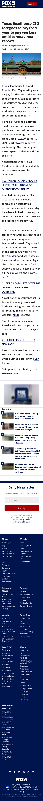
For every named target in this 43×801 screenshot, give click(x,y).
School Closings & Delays (26, 552)
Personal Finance (8, 574)
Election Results (26, 603)
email (33, 772)
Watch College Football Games (8, 718)
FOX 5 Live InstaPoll (24, 652)
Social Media (24, 680)
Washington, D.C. (8, 542)
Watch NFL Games (6, 713)
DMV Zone (6, 659)
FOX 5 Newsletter (26, 672)
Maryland (5, 548)
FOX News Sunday (6, 577)
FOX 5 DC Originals (7, 649)
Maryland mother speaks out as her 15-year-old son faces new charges (27, 427)
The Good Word (8, 676)
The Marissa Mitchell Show (7, 654)
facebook (15, 772)
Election (23, 600)
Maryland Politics (26, 594)
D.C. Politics (24, 591)
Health (4, 571)
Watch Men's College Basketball (7, 739)
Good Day (25, 615)
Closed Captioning (24, 698)
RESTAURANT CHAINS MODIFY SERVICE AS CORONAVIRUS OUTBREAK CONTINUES (19, 185)
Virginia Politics (25, 597)
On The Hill (6, 667)
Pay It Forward (25, 626)
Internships (24, 691)
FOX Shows (6, 626)
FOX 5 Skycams (26, 545)
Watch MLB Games (6, 723)
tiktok (28, 772)
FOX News (25, 46)
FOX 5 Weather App (25, 557)
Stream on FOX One (7, 707)
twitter (19, 772)
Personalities (25, 669)
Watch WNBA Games (7, 753)
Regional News (6, 589)
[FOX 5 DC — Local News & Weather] (9, 4)
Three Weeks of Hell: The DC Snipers (8, 681)
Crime (4, 559)
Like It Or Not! (7, 661)
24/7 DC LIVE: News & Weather (8, 552)
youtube (10, 772)
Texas (5, 86)
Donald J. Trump (26, 606)
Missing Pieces (7, 686)
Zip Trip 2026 (25, 637)
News (5, 539)
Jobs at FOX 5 (25, 694)
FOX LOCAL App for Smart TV (26, 662)
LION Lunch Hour (26, 618)
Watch (5, 615)
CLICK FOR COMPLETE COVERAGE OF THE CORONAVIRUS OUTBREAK (21, 287)
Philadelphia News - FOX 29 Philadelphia (7, 601)
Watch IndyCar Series (7, 733)
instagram (24, 772)
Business (5, 565)
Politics (23, 588)
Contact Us (24, 666)
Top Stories (6, 582)
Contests (23, 682)
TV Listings (6, 618)
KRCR (16, 314)
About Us (25, 647)
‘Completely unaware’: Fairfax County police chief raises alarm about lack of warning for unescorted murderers (27, 453)
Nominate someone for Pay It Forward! (26, 631)
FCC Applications (26, 688)
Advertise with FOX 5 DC (25, 657)
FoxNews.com (10, 373)
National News (7, 556)
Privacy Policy (24, 520)
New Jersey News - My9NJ (9, 607)
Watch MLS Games (6, 758)
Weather (24, 539)
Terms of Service (23, 522)
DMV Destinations (24, 622)
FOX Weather (25, 561)
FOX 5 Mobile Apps (25, 675)
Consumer (6, 568)
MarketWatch (16, 143)
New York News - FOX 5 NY (8, 595)
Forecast (23, 542)
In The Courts (7, 670)
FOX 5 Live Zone (8, 673)
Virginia (4, 545)
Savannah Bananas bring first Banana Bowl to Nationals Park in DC (26, 416)
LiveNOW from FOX (7, 622)
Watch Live (31, 4)
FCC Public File (25, 685)
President (12, 256)
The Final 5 (6, 664)
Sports (4, 562)
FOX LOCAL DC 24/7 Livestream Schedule (8, 639)
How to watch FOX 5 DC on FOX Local (9, 631)
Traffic (22, 548)
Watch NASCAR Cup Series (8, 728)
